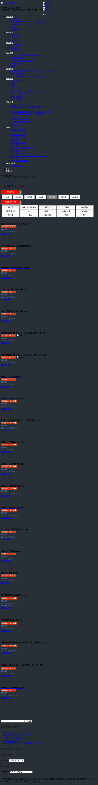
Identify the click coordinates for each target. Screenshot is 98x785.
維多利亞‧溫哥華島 (29, 207)
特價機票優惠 (17, 74)
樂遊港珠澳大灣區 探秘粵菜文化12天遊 (23, 743)
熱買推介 (9, 32)
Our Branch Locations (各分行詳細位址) (28, 22)
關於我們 (9, 16)
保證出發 (15, 40)
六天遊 (63, 197)
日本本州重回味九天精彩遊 (18, 738)
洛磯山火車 (66, 211)
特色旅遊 (9, 78)
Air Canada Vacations (20, 153)
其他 (84, 215)
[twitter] (46, 5)
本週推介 (15, 37)
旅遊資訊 (9, 53)
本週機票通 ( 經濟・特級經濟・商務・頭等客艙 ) (33, 71)
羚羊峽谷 (66, 215)
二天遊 (18, 197)
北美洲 (14, 86)
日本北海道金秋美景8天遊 (18, 735)
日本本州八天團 (13, 740)
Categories (5, 772)
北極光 (29, 215)
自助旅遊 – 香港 (18, 143)
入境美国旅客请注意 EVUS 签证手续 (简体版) (31, 112)
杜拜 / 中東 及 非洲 (19, 94)
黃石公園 (47, 215)
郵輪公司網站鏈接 (19, 119)
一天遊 (6, 197)
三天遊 (29, 197)
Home (8, 182)
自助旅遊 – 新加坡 (19, 145)
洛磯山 (47, 211)
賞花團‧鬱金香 (10, 211)
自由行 (8, 127)
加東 (29, 211)
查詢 (13, 27)
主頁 (44, 14)
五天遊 (52, 197)
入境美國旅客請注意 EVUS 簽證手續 (27, 114)
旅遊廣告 (9, 42)
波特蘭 (10, 215)
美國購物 (84, 207)
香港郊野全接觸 (18, 130)
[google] (46, 10)
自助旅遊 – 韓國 (18, 137)
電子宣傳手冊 (17, 99)
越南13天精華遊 (13, 732)
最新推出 (15, 35)
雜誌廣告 (15, 48)
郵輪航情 (9, 102)
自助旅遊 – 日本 (18, 135)
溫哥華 (10, 207)
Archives (4, 760)
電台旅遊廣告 (17, 45)
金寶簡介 (15, 19)
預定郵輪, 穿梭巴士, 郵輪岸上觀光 (26, 107)
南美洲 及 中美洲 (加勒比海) (23, 91)
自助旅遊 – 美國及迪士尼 (22, 148)
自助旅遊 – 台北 (18, 140)
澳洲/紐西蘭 (16, 97)
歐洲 (13, 84)
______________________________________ (30, 109)
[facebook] (47, 3)
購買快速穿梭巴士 (19, 161)
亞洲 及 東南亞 (17, 81)
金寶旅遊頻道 (17, 50)
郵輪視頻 (15, 125)
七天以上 (75, 197)
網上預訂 (15, 158)
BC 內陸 (85, 211)
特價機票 (9, 68)
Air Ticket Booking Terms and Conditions (28, 76)
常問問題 (15, 30)
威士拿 (47, 207)
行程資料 (7, 234)
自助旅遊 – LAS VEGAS (22, 151)
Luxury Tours (16, 89)
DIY (7, 168)
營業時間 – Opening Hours (22, 24)
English (9, 170)
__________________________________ (28, 132)
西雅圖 (66, 207)
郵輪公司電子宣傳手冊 (21, 122)
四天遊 (40, 197)
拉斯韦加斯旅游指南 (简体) (23, 61)
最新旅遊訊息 (17, 58)
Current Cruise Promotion (21, 104)
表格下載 (15, 66)
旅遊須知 (15, 63)
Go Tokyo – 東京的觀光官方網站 (25, 55)
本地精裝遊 (10, 163)
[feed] (45, 8)
